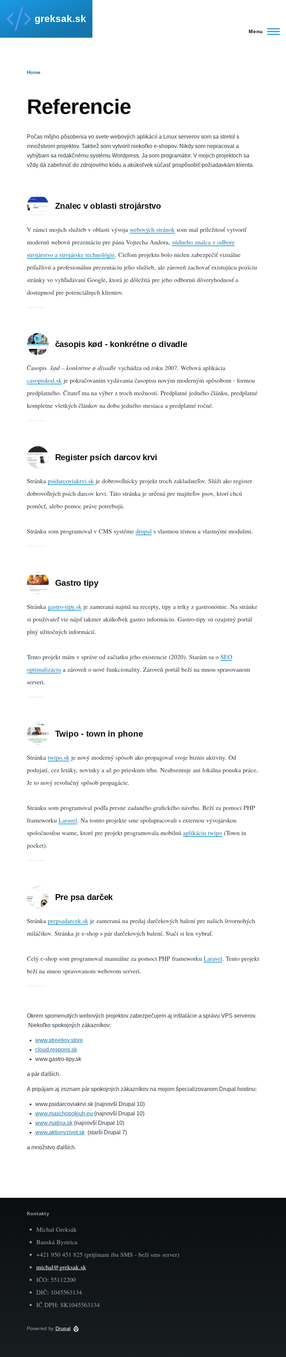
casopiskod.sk (44, 380)
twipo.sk (58, 757)
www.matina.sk (54, 1123)
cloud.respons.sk (56, 1050)
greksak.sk (60, 18)
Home (33, 72)
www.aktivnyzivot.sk (60, 1132)
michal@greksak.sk (61, 1267)
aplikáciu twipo (202, 832)
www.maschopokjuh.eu (64, 1113)
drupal (144, 531)
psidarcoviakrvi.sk (71, 481)
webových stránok (152, 229)
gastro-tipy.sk (65, 606)
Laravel (68, 820)
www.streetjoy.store (59, 1040)
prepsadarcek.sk (68, 920)
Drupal (63, 1328)
